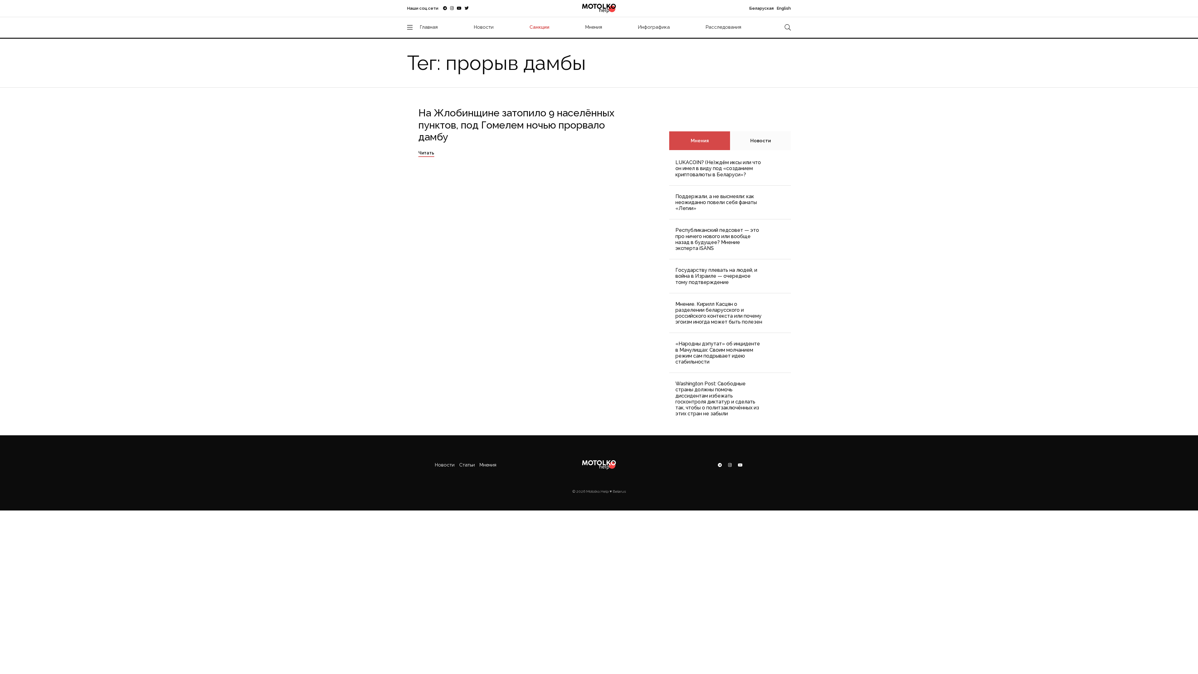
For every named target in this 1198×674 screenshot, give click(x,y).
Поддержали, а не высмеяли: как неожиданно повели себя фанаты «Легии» (716, 202)
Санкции (539, 27)
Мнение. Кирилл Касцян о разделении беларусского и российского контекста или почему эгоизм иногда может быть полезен (718, 313)
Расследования (723, 27)
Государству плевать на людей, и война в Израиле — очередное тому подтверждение (716, 276)
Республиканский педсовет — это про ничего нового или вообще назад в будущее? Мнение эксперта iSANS (717, 239)
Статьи (467, 465)
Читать (426, 152)
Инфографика (654, 27)
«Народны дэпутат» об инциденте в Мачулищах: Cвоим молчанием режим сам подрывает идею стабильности (717, 353)
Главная (429, 27)
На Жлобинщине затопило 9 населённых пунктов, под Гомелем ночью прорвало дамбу (516, 125)
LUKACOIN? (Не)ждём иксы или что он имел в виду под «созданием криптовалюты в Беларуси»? (718, 168)
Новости (484, 27)
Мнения (593, 27)
